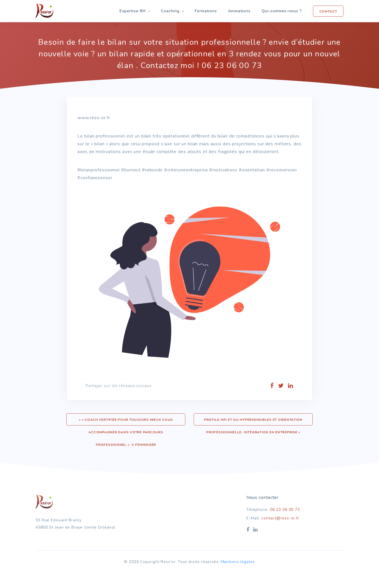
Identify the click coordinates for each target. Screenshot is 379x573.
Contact (328, 11)
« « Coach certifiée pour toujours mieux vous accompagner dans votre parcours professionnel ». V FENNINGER (126, 421)
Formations (206, 11)
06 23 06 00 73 (285, 509)
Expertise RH (133, 11)
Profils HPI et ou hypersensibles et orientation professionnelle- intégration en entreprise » (253, 421)
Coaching (170, 11)
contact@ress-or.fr (280, 518)
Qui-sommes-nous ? (282, 11)
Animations (239, 11)
